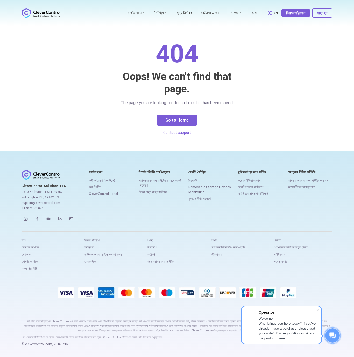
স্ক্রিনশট (192, 180)
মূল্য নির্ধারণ (184, 13)
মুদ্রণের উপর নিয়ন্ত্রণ (199, 199)
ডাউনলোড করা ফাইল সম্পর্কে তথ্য (103, 254)
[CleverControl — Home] (41, 13)
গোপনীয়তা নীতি (30, 261)
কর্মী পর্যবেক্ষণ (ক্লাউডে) (102, 180)
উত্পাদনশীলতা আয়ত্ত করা (301, 187)
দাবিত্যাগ (152, 247)
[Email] (71, 219)
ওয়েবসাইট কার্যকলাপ (249, 180)
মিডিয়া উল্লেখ (92, 240)
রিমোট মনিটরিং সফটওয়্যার (154, 172)
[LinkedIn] (60, 219)
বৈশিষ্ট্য (159, 13)
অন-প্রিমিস (95, 187)
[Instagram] (26, 219)
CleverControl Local (103, 194)
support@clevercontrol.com (41, 203)
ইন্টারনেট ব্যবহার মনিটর (252, 172)
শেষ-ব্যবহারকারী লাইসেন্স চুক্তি (290, 247)
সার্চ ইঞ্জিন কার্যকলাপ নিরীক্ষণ (253, 194)
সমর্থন (214, 240)
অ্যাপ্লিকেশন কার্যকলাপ (251, 187)
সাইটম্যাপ (279, 254)
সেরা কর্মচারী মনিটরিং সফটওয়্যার (228, 247)
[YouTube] (48, 219)
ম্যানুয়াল (89, 247)
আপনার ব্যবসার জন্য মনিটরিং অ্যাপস (308, 180)
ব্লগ (24, 240)
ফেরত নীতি (90, 261)
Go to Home (177, 120)
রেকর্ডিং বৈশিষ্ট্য (197, 172)
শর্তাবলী (151, 254)
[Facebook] (37, 219)
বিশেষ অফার (280, 261)
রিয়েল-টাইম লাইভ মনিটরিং (153, 192)
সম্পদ (234, 13)
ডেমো (254, 13)
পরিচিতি (277, 240)
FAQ (150, 240)
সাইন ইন (322, 13)
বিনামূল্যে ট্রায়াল (295, 13)
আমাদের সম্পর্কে (30, 247)
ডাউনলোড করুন (211, 13)
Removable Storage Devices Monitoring (209, 189)
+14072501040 (33, 208)
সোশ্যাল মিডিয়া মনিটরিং (302, 172)
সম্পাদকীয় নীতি (29, 269)
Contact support (177, 133)
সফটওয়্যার (135, 13)
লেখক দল (27, 254)
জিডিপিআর (216, 254)
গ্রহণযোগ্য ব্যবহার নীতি (160, 261)
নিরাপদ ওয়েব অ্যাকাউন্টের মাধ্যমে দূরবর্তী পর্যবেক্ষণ (160, 183)
